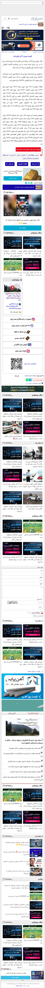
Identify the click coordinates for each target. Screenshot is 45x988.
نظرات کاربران (22, 164)
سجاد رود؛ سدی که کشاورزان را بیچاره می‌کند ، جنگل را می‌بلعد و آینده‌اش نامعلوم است (13, 297)
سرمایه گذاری (13, 178)
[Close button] (43, 969)
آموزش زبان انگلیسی (20, 344)
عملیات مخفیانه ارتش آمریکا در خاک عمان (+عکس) (25, 772)
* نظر (41, 584)
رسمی (30, 383)
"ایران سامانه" (18, 986)
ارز (27, 383)
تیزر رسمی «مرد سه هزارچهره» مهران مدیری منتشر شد (24, 767)
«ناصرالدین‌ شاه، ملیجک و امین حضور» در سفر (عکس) (24, 761)
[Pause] (5, 214)
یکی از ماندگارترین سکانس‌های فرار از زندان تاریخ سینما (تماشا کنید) (13, 306)
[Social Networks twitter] (29, 183)
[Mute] (8, 214)
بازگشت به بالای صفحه (34, 672)
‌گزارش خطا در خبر (38, 380)
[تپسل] (4, 192)
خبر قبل (11, 164)
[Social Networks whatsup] (31, 183)
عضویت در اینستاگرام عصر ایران (20, 319)
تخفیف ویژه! (15, 977)
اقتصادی (35, 52)
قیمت (34, 383)
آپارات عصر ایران (20, 351)
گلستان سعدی (19, 338)
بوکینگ (34, 616)
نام (41, 570)
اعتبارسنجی (40, 616)
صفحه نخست (40, 52)
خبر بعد (34, 164)
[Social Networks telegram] (26, 183)
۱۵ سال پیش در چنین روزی (21, 325)
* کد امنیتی (39, 599)
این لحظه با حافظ (20, 332)
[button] (5, 27)
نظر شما (40, 567)
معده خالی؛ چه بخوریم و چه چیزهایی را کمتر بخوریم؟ (25, 748)
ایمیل (41, 577)
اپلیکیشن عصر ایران (30, 364)
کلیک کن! (22, 228)
